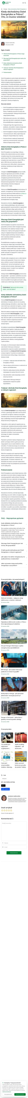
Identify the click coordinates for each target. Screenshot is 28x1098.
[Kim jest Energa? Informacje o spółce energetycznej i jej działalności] (14, 636)
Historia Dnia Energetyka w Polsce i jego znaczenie (13, 54)
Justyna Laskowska (10, 42)
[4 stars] (9, 810)
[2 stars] (4, 810)
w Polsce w (23, 193)
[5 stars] (11, 810)
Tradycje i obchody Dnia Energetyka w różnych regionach (13, 68)
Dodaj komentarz (14, 852)
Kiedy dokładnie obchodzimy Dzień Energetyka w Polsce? (12, 63)
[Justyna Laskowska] (3, 43)
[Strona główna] (1, 9)
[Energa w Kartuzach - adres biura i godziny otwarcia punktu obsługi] (14, 708)
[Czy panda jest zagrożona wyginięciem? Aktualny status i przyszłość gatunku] (7, 738)
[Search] (25, 3)
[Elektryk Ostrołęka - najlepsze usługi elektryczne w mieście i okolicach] (14, 589)
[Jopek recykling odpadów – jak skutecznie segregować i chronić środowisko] (21, 738)
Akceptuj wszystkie (20, 1094)
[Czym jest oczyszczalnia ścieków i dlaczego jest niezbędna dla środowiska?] (7, 756)
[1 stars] (2, 810)
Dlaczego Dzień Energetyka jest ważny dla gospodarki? (14, 59)
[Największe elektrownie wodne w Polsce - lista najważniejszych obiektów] (14, 612)
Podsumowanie (7, 72)
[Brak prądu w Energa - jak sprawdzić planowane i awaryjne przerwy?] (14, 684)
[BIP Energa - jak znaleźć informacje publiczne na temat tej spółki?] (14, 660)
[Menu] (23, 2)
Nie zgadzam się (8, 1094)
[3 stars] (7, 810)
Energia (5, 9)
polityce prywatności (6, 1091)
